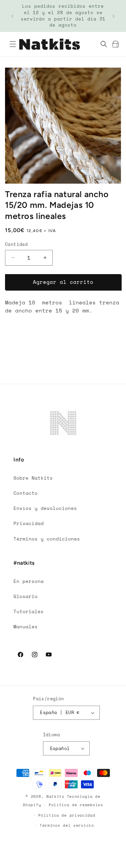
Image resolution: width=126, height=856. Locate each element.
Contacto (25, 492)
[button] (12, 44)
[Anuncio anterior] (12, 16)
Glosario (25, 596)
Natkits (55, 796)
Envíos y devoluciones (45, 508)
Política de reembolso (76, 805)
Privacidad (28, 523)
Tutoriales (28, 611)
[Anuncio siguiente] (113, 16)
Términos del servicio (67, 825)
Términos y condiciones (46, 538)
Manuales (25, 626)
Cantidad (16, 244)
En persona (28, 581)
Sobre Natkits (33, 477)
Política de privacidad (66, 815)
